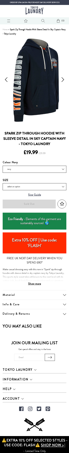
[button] (62, 204)
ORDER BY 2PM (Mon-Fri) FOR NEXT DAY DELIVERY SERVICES (34, 2)
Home (5, 29)
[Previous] (6, 80)
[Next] (62, 80)
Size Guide (34, 195)
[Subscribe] (50, 357)
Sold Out (29, 204)
